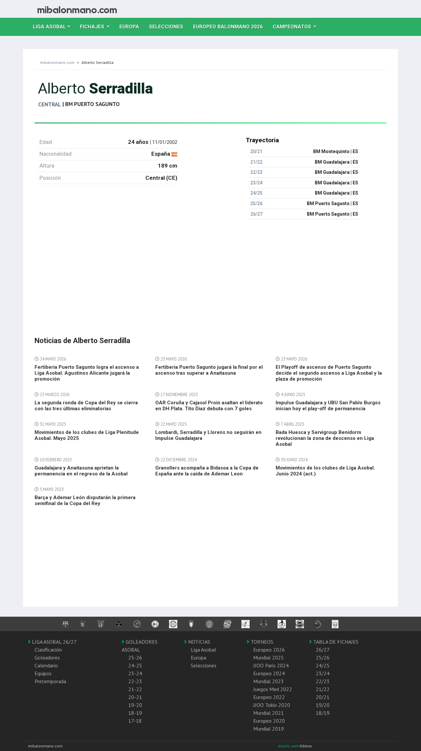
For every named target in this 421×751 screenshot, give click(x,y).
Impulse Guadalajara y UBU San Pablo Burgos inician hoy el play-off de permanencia (328, 406)
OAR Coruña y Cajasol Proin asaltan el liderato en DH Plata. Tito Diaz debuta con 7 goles (209, 406)
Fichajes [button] (93, 27)
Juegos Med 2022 (272, 689)
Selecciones (168, 26)
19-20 (135, 705)
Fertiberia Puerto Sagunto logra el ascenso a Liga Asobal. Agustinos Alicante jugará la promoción (87, 373)
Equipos (43, 673)
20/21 (323, 697)
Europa (131, 26)
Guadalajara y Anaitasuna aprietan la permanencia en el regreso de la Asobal (81, 471)
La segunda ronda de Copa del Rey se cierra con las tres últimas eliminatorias (86, 406)
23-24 (135, 673)
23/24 (323, 673)
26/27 (323, 649)
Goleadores (47, 657)
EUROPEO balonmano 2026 (230, 26)
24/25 (323, 665)
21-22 (135, 689)
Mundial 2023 (268, 681)
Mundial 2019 (268, 728)
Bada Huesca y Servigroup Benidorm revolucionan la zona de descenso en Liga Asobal (325, 438)
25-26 (135, 657)
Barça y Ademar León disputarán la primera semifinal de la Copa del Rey (85, 500)
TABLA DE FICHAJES (335, 641)
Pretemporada (50, 681)
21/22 (323, 689)
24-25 (135, 665)
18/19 (323, 713)
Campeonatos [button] (292, 27)
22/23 (323, 681)
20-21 (135, 697)
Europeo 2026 (269, 649)
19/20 (323, 705)
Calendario (46, 665)
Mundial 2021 (268, 713)
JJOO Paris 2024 (271, 665)
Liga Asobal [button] (49, 27)
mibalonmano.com (57, 62)
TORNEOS (261, 641)
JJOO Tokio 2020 (271, 705)
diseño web (289, 745)
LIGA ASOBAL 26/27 (54, 641)
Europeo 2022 (269, 697)
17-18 (135, 720)
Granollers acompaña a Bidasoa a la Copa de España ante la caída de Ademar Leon (207, 471)
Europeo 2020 (269, 720)
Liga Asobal (203, 649)
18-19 (135, 713)
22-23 (135, 681)
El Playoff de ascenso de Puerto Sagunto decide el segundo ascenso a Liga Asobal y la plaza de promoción (329, 373)
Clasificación (48, 649)
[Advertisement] (210, 271)
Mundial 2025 (268, 657)
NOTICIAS (198, 641)
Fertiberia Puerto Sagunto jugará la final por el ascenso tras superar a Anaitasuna (209, 370)
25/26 (323, 657)
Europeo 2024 (269, 673)
